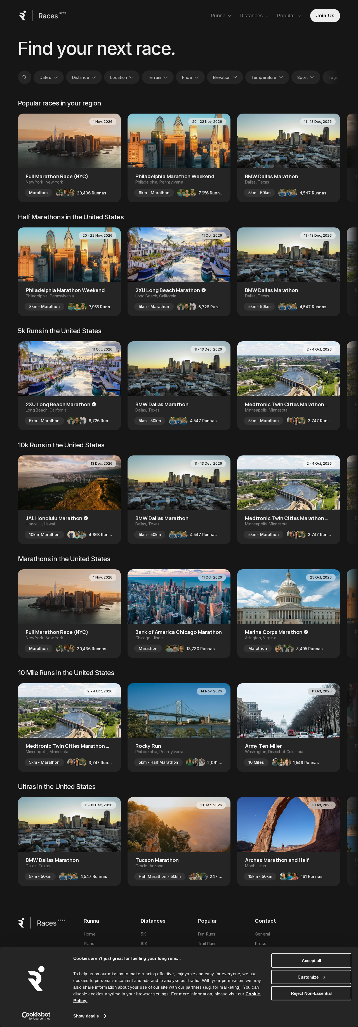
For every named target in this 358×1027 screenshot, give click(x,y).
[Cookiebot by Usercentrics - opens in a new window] (36, 1016)
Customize (308, 976)
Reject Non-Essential (311, 993)
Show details (86, 1016)
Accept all (311, 960)
